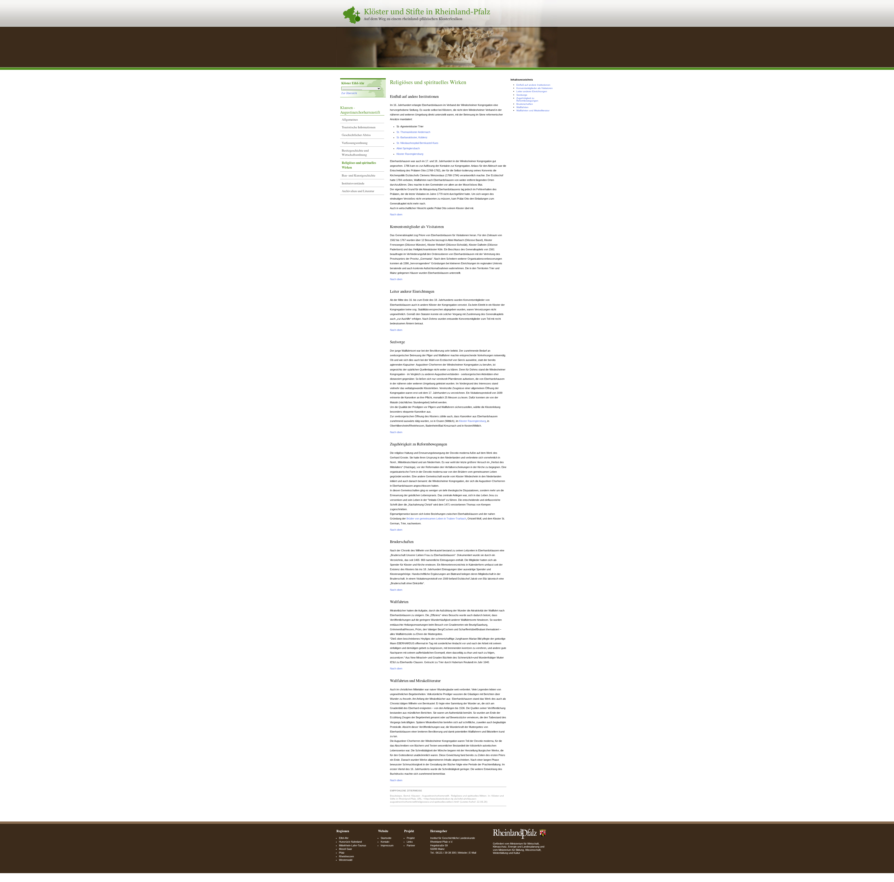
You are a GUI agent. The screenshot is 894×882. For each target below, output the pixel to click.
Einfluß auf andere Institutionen (533, 85)
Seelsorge (521, 95)
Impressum (387, 845)
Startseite (386, 838)
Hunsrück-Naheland (350, 841)
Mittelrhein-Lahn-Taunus (352, 845)
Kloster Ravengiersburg (409, 154)
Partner (411, 845)
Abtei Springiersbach (408, 148)
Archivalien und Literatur (358, 191)
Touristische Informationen (359, 127)
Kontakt (385, 841)
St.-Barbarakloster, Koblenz (411, 137)
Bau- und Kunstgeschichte (358, 175)
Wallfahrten (522, 107)
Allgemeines (350, 119)
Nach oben (396, 214)
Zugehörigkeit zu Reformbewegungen (527, 99)
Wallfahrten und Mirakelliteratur (532, 110)
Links (410, 841)
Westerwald (345, 859)
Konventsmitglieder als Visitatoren (534, 88)
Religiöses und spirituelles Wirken (359, 165)
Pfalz (342, 852)
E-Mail (472, 852)
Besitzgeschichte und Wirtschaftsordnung (355, 152)
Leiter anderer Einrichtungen (531, 91)
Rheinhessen (346, 856)
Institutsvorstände (353, 183)
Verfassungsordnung (355, 143)
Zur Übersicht (349, 93)
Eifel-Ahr (344, 838)
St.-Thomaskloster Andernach (413, 132)
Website (462, 852)
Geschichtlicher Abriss (356, 135)
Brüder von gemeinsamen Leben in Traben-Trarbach (436, 518)
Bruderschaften (524, 104)
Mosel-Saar (345, 849)
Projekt (411, 838)
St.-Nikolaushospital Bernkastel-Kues (417, 143)
